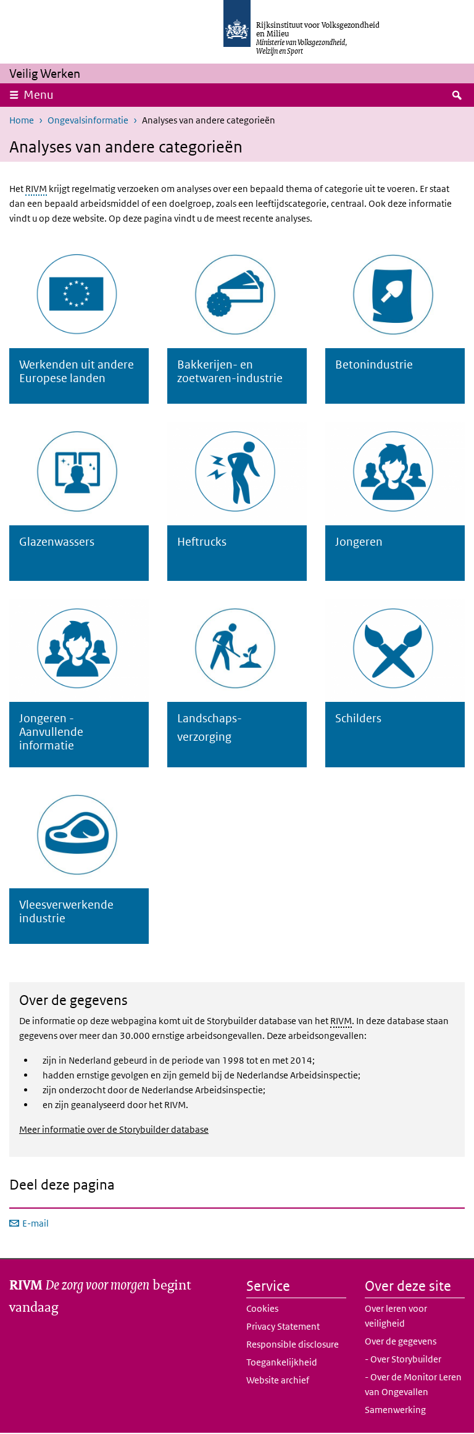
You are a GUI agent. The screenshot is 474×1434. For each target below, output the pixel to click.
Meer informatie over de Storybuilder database (114, 1129)
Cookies (262, 1308)
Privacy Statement (283, 1326)
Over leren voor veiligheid (396, 1316)
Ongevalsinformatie (88, 120)
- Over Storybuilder (403, 1359)
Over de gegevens (400, 1341)
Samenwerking (395, 1409)
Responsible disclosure (292, 1344)
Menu (38, 95)
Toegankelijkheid (281, 1362)
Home (21, 120)
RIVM (36, 188)
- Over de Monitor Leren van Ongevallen (413, 1384)
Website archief (277, 1380)
